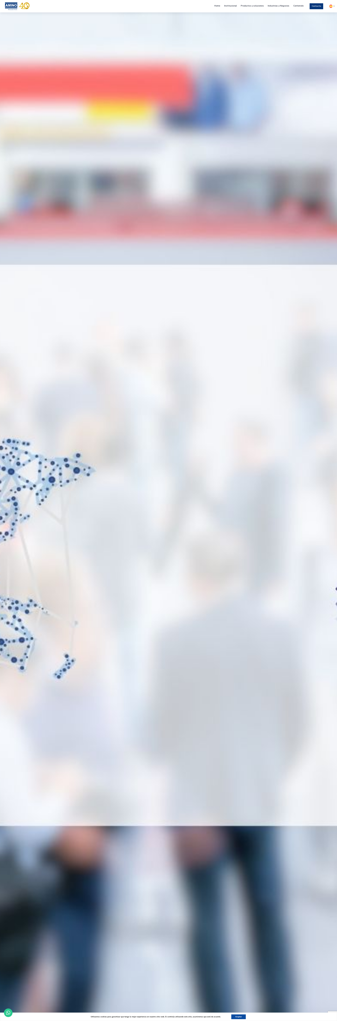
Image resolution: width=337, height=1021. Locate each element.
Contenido (298, 5)
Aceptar (238, 1016)
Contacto (316, 6)
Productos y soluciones (252, 5)
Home (217, 5)
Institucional (230, 5)
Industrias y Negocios (278, 5)
